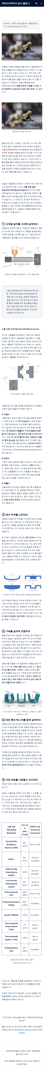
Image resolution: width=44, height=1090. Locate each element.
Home (6, 23)
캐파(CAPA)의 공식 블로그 (16, 3)
